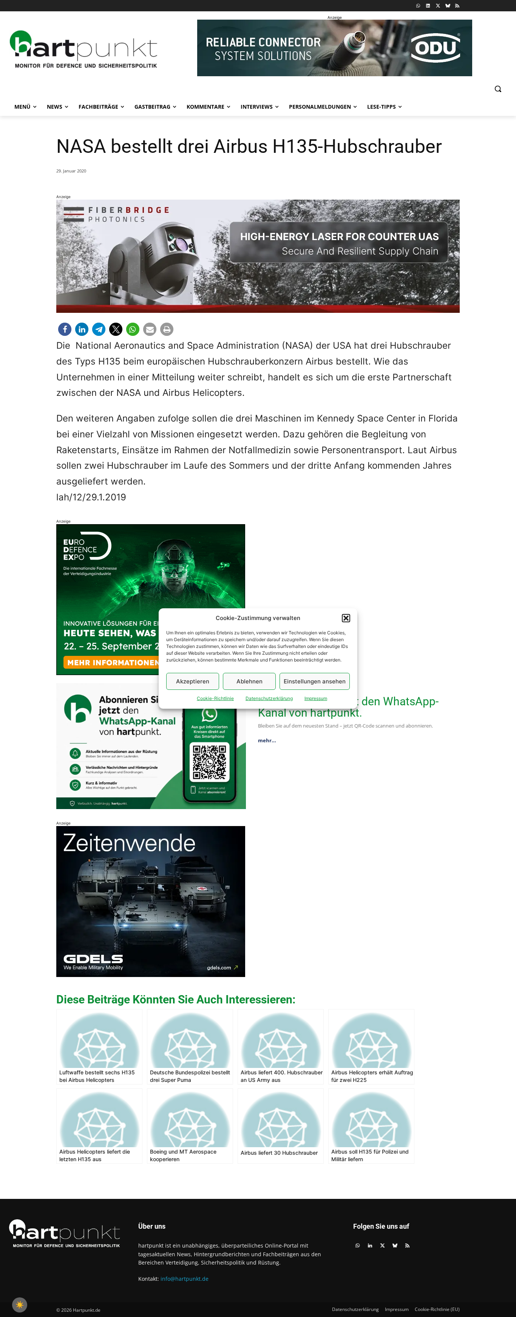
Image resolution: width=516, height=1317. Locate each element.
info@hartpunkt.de (185, 1278)
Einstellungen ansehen (315, 681)
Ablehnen (249, 681)
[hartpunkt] (83, 49)
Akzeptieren (192, 681)
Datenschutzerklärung (269, 698)
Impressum (315, 698)
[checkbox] (19, 1304)
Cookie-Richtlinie (215, 698)
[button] (346, 618)
